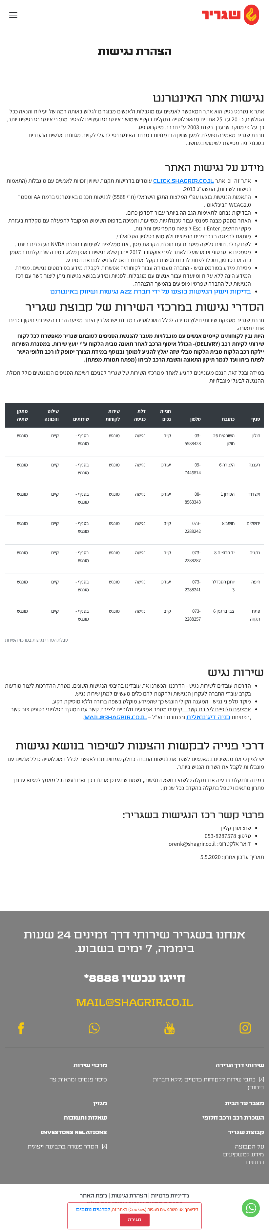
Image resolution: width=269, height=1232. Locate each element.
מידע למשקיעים (243, 1154)
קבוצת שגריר (246, 1132)
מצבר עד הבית (244, 1103)
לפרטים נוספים (93, 1209)
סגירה (134, 1220)
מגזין (100, 1103)
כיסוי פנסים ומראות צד (78, 1079)
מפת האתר (93, 1195)
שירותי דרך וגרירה (240, 1065)
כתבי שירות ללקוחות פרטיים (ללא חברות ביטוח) (208, 1083)
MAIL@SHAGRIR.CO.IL (134, 1002)
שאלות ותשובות (85, 1118)
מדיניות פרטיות (170, 1195)
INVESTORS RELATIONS (74, 1132)
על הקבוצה (249, 1146)
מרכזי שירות (90, 1065)
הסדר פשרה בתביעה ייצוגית (65, 1146)
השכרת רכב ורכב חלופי (233, 1118)
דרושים (255, 1162)
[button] (13, 14)
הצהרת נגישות (129, 1195)
